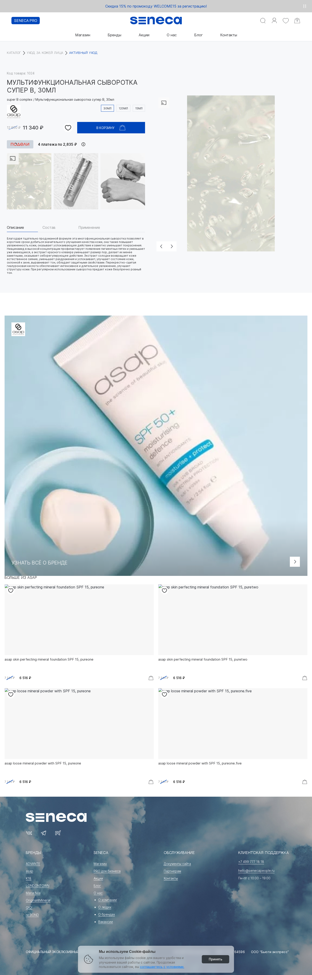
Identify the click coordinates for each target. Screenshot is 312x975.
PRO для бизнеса (107, 871)
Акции (144, 35)
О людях (104, 907)
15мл (139, 108)
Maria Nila (33, 893)
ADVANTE (33, 864)
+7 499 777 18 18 (251, 862)
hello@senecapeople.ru (256, 870)
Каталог (14, 53)
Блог (198, 35)
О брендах (106, 914)
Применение (89, 227)
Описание (15, 227)
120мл (123, 108)
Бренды (114, 35)
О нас (172, 35)
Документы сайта (177, 864)
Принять (215, 959)
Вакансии (105, 922)
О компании (107, 900)
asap (29, 871)
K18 (28, 878)
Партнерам (172, 871)
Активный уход (83, 53)
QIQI (29, 907)
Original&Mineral (38, 900)
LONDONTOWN (37, 886)
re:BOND (32, 915)
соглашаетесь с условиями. (162, 967)
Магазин (82, 35)
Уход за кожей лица (45, 53)
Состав (49, 227)
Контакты (228, 35)
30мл (107, 108)
